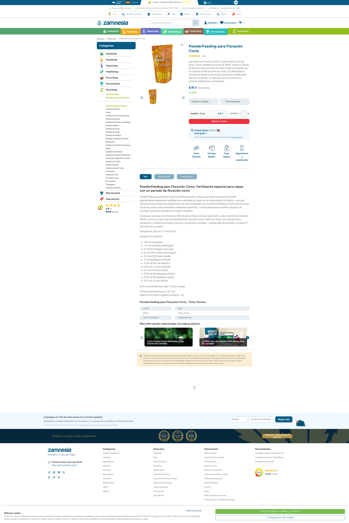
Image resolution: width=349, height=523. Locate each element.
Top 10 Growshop (112, 94)
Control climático (112, 165)
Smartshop (112, 77)
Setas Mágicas (108, 474)
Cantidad (234, 113)
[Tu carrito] (242, 22)
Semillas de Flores (113, 129)
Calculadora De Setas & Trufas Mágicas (269, 457)
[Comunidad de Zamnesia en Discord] (59, 477)
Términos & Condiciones (213, 470)
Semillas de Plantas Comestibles (118, 122)
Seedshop (111, 53)
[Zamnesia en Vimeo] (59, 472)
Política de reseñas (211, 483)
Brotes (108, 148)
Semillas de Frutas (113, 132)
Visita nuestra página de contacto (64, 465)
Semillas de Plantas (113, 188)
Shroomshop (113, 83)
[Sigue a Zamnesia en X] (63, 472)
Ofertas (105, 487)
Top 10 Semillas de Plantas (116, 106)
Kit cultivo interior (112, 178)
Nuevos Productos (160, 461)
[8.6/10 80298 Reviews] (115, 205)
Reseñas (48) (164, 176)
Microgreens (110, 142)
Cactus (108, 112)
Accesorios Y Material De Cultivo (118, 158)
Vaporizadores (108, 461)
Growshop (111, 89)
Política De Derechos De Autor (215, 495)
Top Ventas (158, 466)
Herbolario (107, 466)
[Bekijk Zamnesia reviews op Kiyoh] (100, 207)
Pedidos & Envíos (210, 466)
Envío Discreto (159, 491)
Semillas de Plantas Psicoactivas (118, 145)
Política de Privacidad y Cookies (216, 474)
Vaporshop (112, 65)
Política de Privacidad (87, 425)
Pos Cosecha (111, 181)
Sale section (112, 199)
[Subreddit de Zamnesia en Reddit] (54, 477)
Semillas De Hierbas (113, 135)
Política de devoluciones (213, 478)
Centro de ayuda (210, 453)
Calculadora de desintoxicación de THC (269, 453)
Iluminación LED (112, 175)
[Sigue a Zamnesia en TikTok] (49, 477)
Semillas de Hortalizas (114, 152)
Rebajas (106, 491)
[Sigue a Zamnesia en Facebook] (49, 472)
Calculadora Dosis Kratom (264, 461)
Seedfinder (157, 453)
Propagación (110, 184)
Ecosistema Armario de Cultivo (117, 98)
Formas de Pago (210, 461)
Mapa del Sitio (159, 495)
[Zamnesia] (121, 23)
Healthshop (112, 71)
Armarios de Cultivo (113, 161)
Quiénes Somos (159, 470)
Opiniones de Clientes (161, 474)
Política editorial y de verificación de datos (219, 500)
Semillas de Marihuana (111, 453)
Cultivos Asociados (113, 119)
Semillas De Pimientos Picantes (118, 116)
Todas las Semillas (113, 109)
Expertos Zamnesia (161, 487)
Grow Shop (107, 478)
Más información (236, 137)
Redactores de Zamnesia (163, 483)
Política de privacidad (194, 510)
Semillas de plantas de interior (117, 138)
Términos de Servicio (104, 425)
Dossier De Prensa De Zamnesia (165, 478)
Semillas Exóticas (112, 125)
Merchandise (113, 193)
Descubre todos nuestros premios (277, 436)
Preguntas (187, 176)
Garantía (207, 487)
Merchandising (108, 483)
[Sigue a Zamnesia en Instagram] (54, 472)
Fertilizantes (110, 171)
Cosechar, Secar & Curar (115, 168)
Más (146, 176)
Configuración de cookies (280, 517)
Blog (155, 457)
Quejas (206, 491)
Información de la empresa (214, 457)
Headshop (111, 59)
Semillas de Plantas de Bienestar (118, 155)
